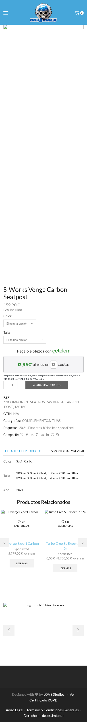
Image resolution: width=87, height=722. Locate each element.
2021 (23, 428)
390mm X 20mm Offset (64, 478)
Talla (6, 332)
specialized (66, 428)
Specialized (21, 549)
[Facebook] (26, 435)
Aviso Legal (14, 710)
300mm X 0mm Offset (31, 473)
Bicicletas (35, 428)
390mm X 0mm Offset (31, 478)
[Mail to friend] (42, 435)
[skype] (57, 435)
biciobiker (50, 428)
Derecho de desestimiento (44, 715)
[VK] (32, 435)
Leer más (21, 563)
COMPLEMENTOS (36, 421)
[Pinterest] (37, 435)
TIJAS (56, 421)
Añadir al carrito (48, 385)
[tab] (23, 451)
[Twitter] (21, 435)
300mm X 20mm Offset (64, 473)
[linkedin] (47, 435)
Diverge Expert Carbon (22, 543)
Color (7, 316)
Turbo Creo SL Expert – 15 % (65, 545)
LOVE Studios (54, 694)
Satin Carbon (25, 461)
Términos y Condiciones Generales (52, 710)
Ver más (39, 378)
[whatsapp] (52, 435)
